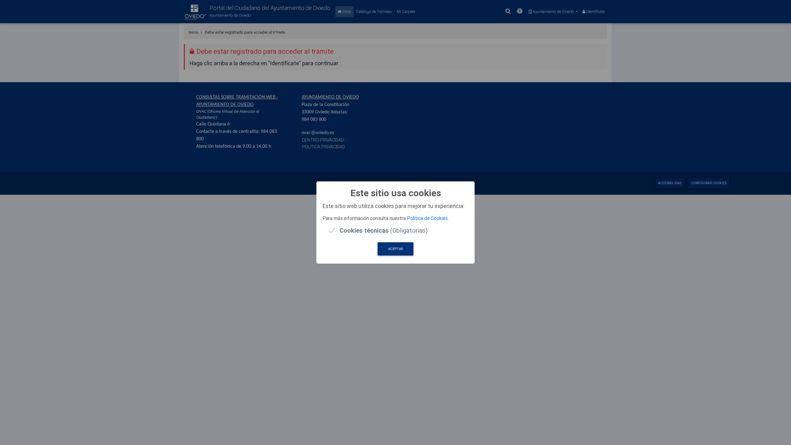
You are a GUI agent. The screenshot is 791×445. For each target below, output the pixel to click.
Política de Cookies (427, 218)
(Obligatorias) (384, 230)
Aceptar (395, 249)
